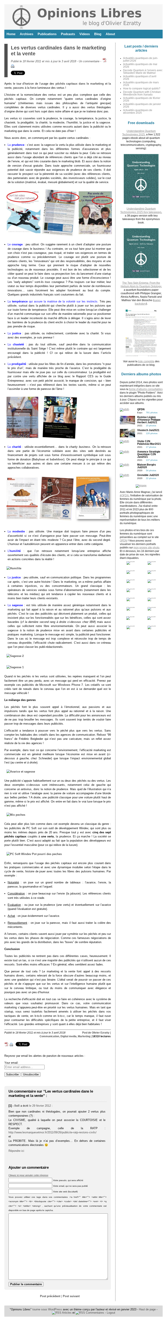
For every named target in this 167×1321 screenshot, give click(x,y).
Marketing (84, 1036)
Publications (47, 34)
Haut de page (147, 1309)
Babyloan (39, 459)
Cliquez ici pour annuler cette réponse (28, 1175)
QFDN (123, 540)
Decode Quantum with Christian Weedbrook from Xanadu (142, 93)
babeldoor (56, 459)
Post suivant (71, 1296)
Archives (26, 34)
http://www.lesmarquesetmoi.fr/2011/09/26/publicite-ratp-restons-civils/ (52, 1132)
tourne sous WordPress (47, 1309)
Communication (49, 1036)
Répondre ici (16, 1150)
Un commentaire (89, 61)
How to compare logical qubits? (141, 88)
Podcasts (68, 34)
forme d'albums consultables (146, 389)
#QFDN (124, 495)
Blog (97, 34)
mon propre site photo (146, 547)
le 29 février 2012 (40, 1105)
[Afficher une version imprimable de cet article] (12, 67)
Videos (84, 34)
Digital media (68, 1036)
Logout (111, 1312)
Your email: (11, 1062)
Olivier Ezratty (100, 1032)
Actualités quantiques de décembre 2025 (137, 111)
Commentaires (94, 1312)
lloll (17, 1105)
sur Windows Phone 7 (67, 684)
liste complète (146, 361)
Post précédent (50, 1296)
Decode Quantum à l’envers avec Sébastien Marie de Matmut (142, 71)
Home (11, 34)
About (110, 34)
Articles (66, 1312)
